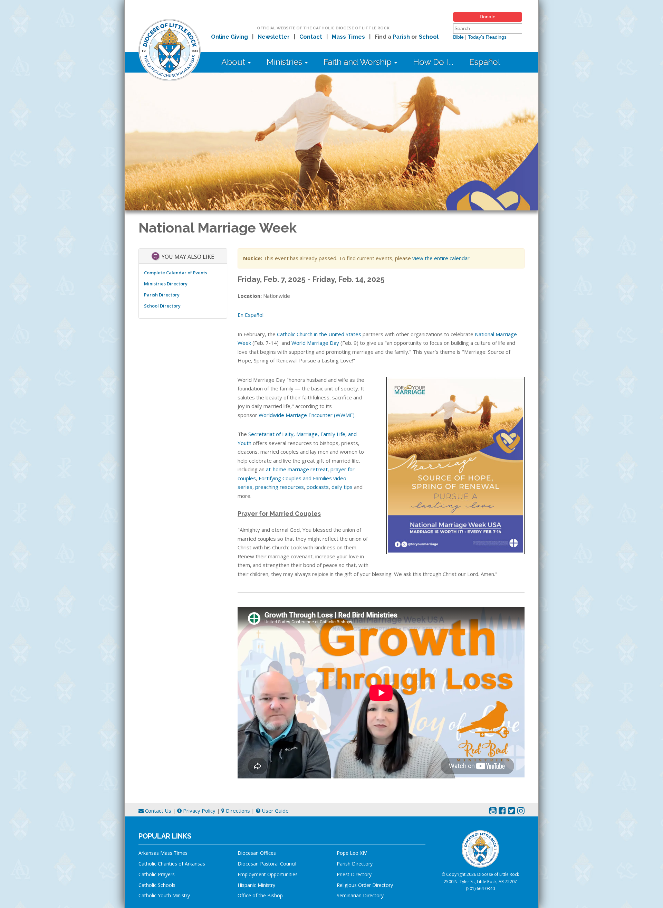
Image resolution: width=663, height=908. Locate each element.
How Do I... (433, 62)
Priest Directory (354, 874)
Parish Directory (162, 295)
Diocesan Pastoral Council (267, 863)
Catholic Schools (156, 885)
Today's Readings (487, 37)
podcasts (318, 486)
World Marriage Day (315, 342)
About (234, 62)
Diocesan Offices (257, 853)
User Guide (274, 810)
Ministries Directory (166, 284)
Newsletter (274, 37)
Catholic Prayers (156, 874)
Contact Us (157, 810)
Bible (458, 37)
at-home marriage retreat (297, 469)
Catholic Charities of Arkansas (171, 863)
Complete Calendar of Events (175, 272)
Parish (401, 37)
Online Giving (229, 37)
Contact (310, 37)
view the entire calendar (441, 258)
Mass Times (348, 37)
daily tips (342, 486)
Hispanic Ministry (256, 885)
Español (484, 62)
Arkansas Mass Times (163, 853)
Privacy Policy (198, 810)
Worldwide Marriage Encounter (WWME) (307, 415)
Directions (237, 810)
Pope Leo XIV (352, 853)
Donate (488, 16)
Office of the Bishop (260, 895)
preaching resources (279, 486)
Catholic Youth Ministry (164, 895)
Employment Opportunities (268, 874)
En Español (250, 314)
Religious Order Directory (365, 885)
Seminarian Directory (360, 895)
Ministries (285, 62)
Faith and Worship (359, 62)
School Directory (162, 306)
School (429, 37)
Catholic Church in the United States (319, 334)
